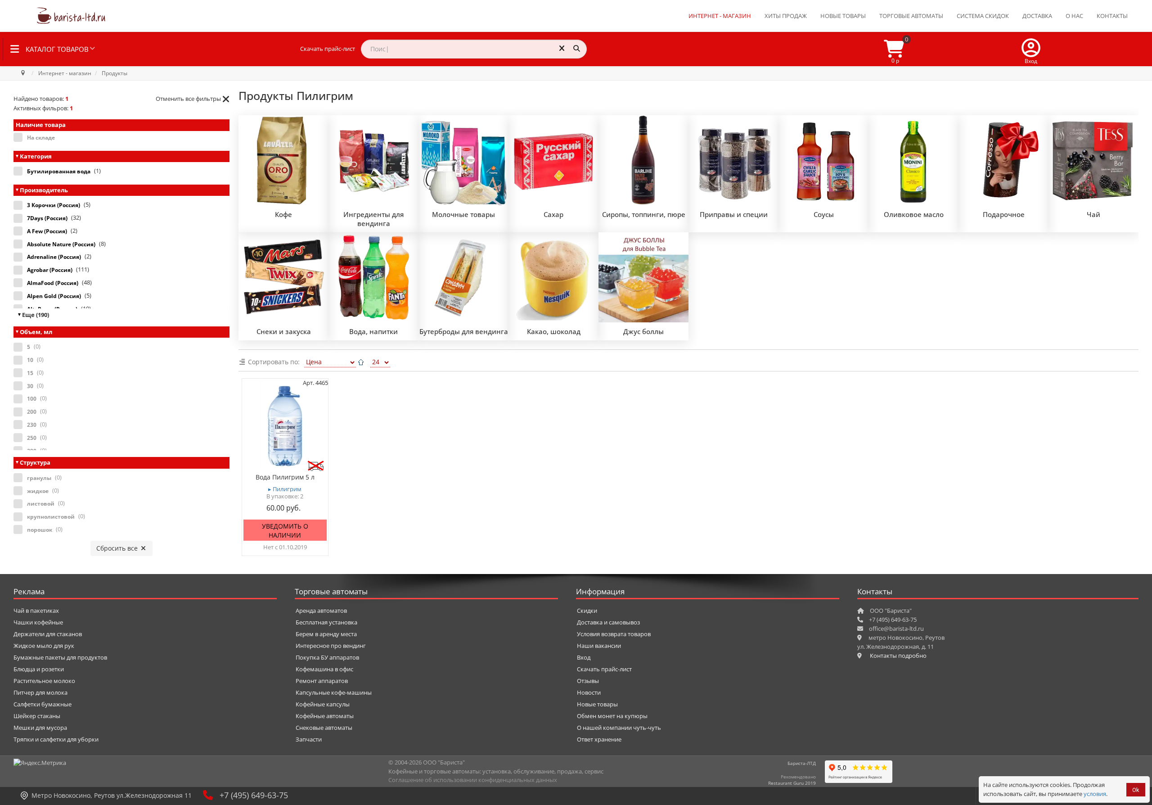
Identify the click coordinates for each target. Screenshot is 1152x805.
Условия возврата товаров (614, 634)
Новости (589, 692)
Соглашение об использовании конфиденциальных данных (472, 780)
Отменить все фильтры (188, 99)
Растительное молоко (44, 681)
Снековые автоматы (324, 728)
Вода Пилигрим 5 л (285, 477)
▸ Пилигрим (285, 489)
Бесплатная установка (326, 622)
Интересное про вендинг (331, 646)
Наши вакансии (599, 646)
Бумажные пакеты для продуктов (60, 657)
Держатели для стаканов (48, 634)
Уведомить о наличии (285, 530)
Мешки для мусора (40, 728)
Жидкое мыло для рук (44, 646)
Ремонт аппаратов (322, 681)
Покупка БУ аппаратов (327, 657)
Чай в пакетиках (36, 610)
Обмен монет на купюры (612, 716)
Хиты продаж (786, 16)
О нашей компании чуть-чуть (619, 728)
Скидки (587, 610)
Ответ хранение (599, 739)
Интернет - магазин (719, 16)
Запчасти (309, 739)
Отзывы (588, 681)
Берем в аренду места (326, 634)
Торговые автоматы (911, 16)
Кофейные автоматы (325, 716)
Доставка (1037, 16)
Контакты (1112, 16)
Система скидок (983, 16)
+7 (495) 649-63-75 (254, 795)
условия (1095, 794)
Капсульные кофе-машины (334, 692)
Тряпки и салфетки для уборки (56, 739)
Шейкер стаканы (37, 716)
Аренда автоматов (321, 610)
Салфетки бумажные (43, 704)
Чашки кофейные (38, 622)
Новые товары (843, 16)
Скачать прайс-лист (327, 49)
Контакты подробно (898, 655)
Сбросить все (118, 548)
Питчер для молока (41, 692)
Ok (1135, 790)
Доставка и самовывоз (608, 622)
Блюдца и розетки (39, 669)
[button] (1031, 49)
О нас (1074, 16)
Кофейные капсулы (323, 704)
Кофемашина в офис (324, 669)
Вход (583, 657)
